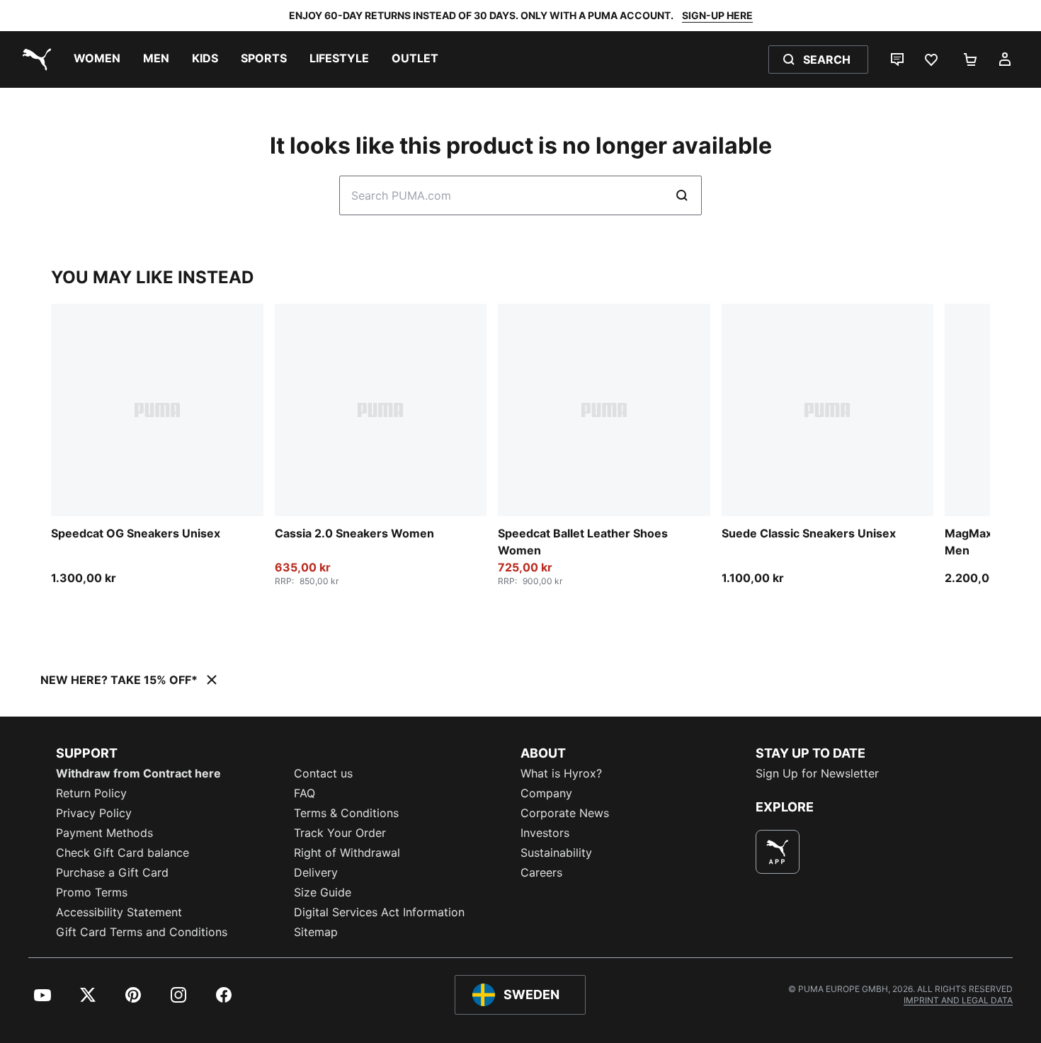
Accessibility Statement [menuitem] (119, 912)
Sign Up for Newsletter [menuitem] (817, 773)
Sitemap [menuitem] (316, 932)
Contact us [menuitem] (323, 773)
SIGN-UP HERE (717, 15)
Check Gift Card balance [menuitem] (122, 852)
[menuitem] (97, 59)
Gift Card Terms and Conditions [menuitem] (141, 932)
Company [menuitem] (546, 793)
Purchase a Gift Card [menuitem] (112, 872)
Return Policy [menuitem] (91, 793)
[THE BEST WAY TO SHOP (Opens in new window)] (778, 852)
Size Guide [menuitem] (322, 892)
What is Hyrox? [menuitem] (561, 773)
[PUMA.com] (34, 59)
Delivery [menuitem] (316, 872)
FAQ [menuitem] (304, 793)
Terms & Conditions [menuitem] (346, 813)
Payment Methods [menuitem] (104, 833)
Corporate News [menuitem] (564, 813)
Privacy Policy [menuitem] (94, 813)
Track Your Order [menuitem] (340, 833)
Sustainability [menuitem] (556, 852)
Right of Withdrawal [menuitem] (347, 852)
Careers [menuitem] (541, 872)
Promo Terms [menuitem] (91, 892)
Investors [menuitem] (544, 833)
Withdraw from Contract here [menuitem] (138, 773)
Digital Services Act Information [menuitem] (379, 912)
